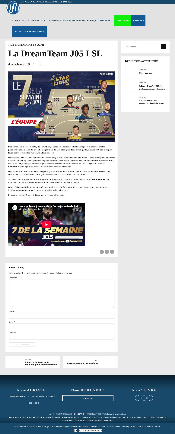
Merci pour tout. (146, 73)
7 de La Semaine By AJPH (26, 44)
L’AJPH (16, 20)
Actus (25, 20)
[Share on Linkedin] (112, 252)
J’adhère (138, 20)
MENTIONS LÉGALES (64, 414)
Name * (12, 311)
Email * (12, 322)
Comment (13, 277)
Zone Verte (122, 20)
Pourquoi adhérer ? (99, 20)
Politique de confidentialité (90, 430)
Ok (76, 430)
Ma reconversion (74, 20)
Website (12, 332)
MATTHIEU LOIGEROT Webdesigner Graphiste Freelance (106, 414)
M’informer (54, 20)
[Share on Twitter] (107, 252)
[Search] (168, 9)
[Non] (171, 428)
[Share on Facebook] (102, 252)
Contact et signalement (30, 31)
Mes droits (38, 20)
